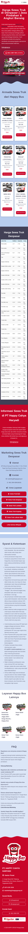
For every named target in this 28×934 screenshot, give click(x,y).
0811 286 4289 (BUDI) (15, 482)
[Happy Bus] (5, 2)
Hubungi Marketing (6, 766)
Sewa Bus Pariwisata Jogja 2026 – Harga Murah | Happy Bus (6, 717)
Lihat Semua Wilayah (14, 525)
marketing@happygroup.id (15, 479)
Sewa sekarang (7, 136)
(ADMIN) (15, 53)
